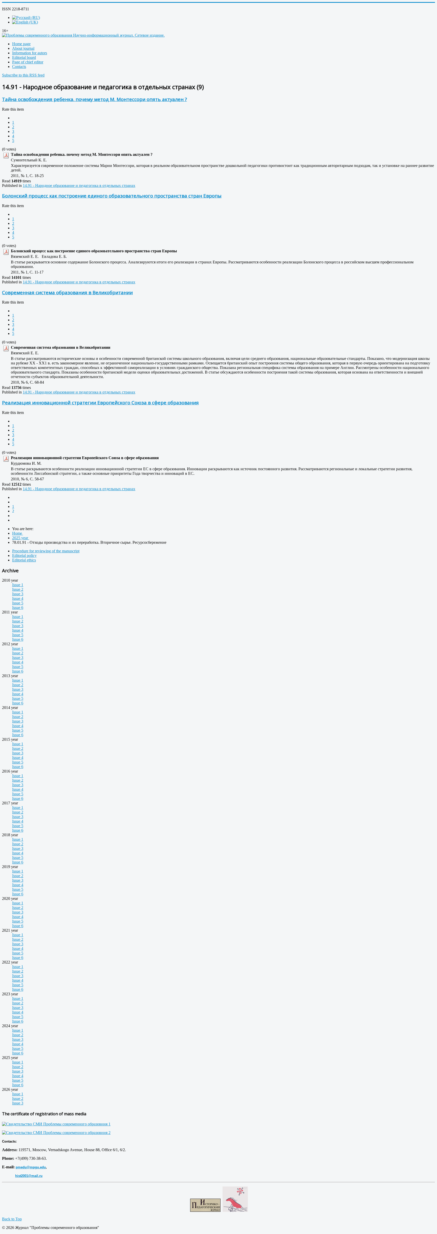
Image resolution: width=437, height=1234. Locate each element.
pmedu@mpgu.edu (31, 1167)
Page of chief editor (27, 62)
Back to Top (12, 1219)
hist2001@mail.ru (28, 1176)
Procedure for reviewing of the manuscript (45, 551)
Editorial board (24, 57)
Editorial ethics (24, 560)
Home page (21, 44)
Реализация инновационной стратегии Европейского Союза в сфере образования (100, 402)
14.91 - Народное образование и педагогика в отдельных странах (79, 185)
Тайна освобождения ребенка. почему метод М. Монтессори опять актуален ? (94, 99)
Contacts (19, 66)
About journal (23, 48)
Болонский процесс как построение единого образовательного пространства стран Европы (112, 195)
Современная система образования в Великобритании (67, 292)
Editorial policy (24, 555)
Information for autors (29, 53)
